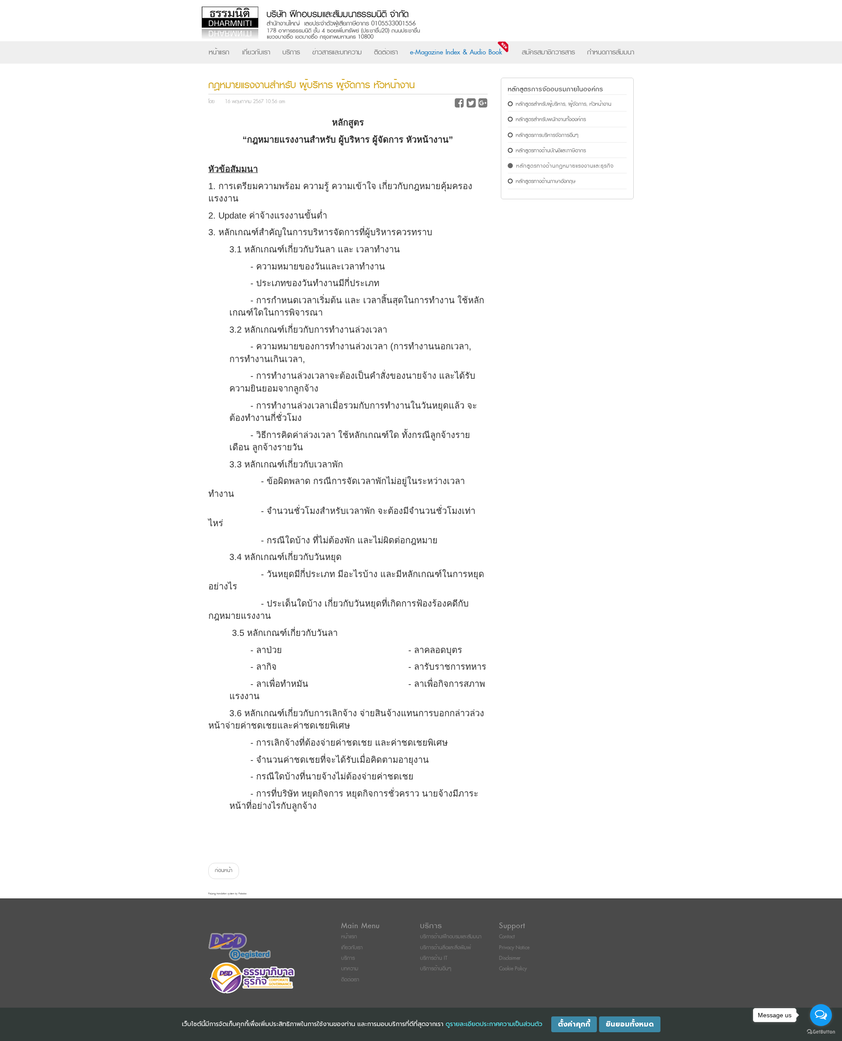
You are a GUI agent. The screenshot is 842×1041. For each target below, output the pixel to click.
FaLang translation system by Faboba (227, 894)
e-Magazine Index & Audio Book (456, 52)
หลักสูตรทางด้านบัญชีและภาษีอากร (551, 151)
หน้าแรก (219, 52)
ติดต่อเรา (386, 52)
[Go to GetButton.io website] (821, 1032)
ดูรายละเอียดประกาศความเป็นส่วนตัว (494, 1024)
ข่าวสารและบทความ (337, 52)
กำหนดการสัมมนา (610, 52)
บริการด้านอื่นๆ (435, 969)
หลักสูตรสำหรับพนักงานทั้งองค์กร (551, 119)
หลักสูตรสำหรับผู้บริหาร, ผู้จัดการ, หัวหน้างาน (563, 104)
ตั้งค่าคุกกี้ (574, 1024)
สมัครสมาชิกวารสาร (548, 52)
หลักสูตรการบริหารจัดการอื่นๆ (547, 135)
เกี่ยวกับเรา (256, 52)
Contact (507, 937)
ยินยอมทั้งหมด (630, 1024)
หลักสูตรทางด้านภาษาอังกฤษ (545, 181)
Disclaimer (510, 958)
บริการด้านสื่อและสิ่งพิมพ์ (445, 948)
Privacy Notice (514, 948)
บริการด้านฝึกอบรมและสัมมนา (451, 937)
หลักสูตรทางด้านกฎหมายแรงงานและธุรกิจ (565, 166)
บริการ (291, 52)
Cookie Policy (513, 969)
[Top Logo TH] (403, 24)
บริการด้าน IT (433, 958)
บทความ (349, 969)
